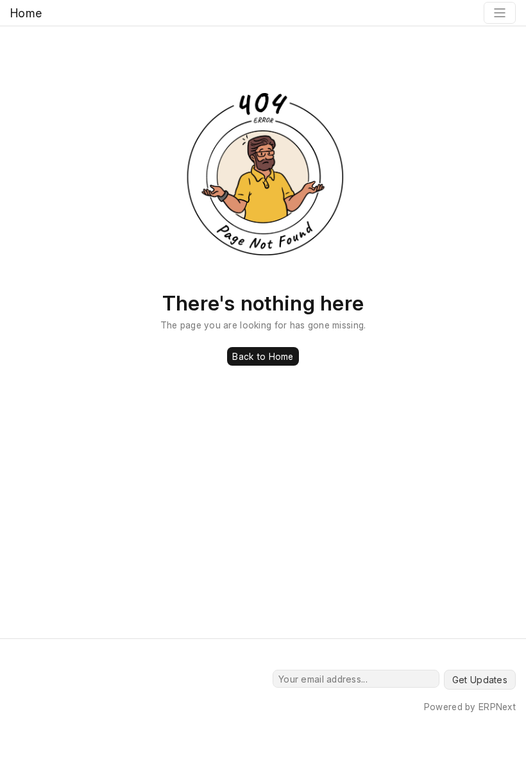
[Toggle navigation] (500, 13)
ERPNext (497, 706)
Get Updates (479, 679)
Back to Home (262, 356)
